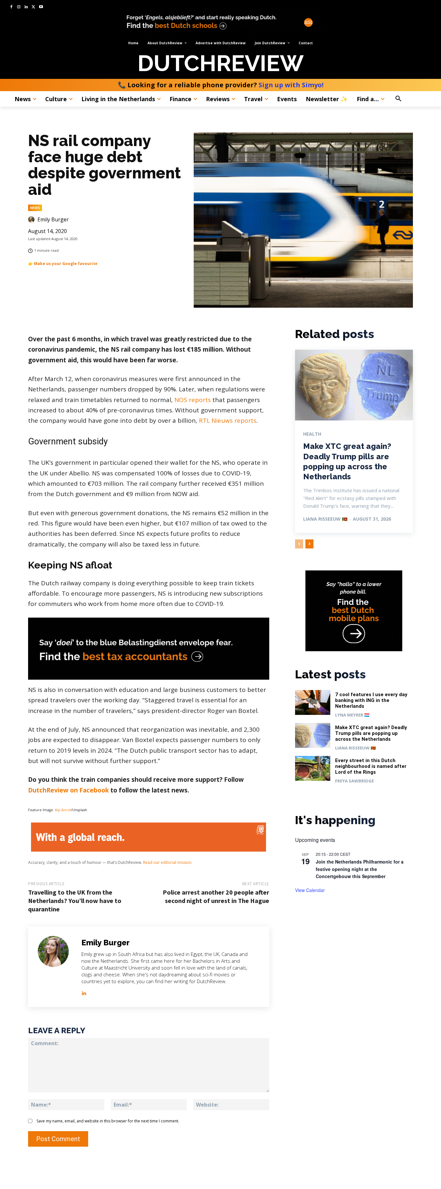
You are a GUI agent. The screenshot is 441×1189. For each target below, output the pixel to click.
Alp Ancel (63, 810)
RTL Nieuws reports (227, 420)
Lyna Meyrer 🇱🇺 (352, 715)
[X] (33, 7)
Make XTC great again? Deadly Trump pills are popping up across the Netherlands (371, 733)
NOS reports (192, 400)
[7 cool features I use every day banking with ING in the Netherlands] (313, 702)
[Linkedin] (26, 7)
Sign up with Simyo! (291, 84)
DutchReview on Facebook (68, 790)
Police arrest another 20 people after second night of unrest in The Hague (216, 896)
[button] (412, 99)
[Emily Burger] (32, 219)
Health (312, 434)
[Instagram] (19, 7)
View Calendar (310, 890)
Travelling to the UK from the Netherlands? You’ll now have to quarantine (74, 900)
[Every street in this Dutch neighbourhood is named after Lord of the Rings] (313, 768)
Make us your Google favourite (65, 263)
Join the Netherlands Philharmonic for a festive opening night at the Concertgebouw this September (360, 868)
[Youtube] (41, 7)
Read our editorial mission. (167, 862)
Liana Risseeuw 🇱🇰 (325, 519)
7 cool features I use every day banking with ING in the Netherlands (371, 700)
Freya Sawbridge (354, 781)
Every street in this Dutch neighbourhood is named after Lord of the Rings (370, 766)
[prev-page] (299, 543)
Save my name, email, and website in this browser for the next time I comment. (107, 1121)
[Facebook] (11, 7)
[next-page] (309, 543)
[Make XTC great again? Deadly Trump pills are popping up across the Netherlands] (354, 385)
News (35, 207)
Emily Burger (53, 219)
